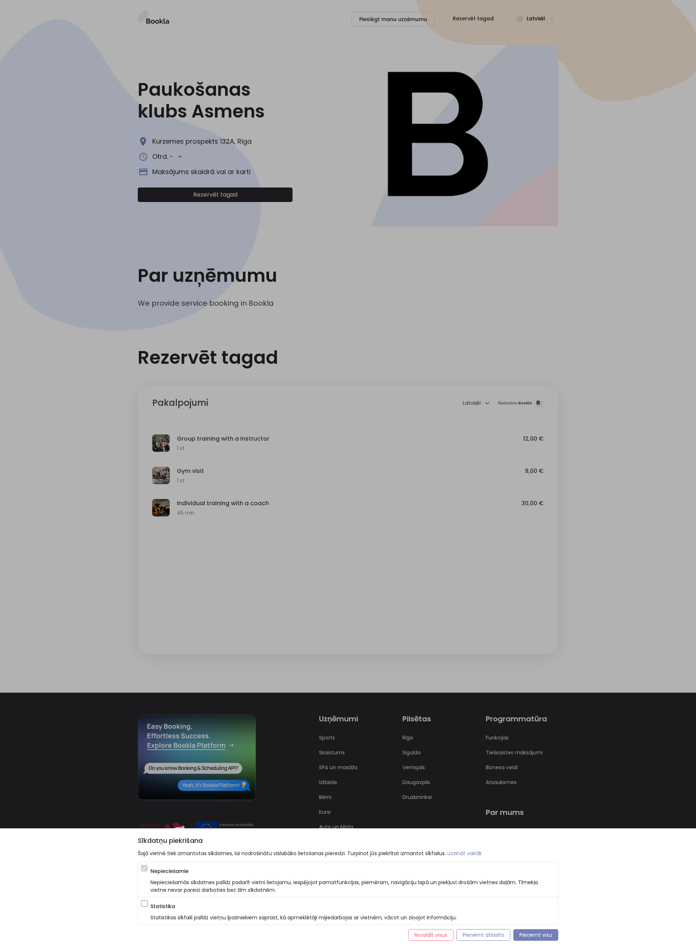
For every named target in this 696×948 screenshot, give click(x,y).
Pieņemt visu (535, 935)
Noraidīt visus (430, 935)
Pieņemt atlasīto (483, 935)
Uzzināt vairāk (464, 853)
